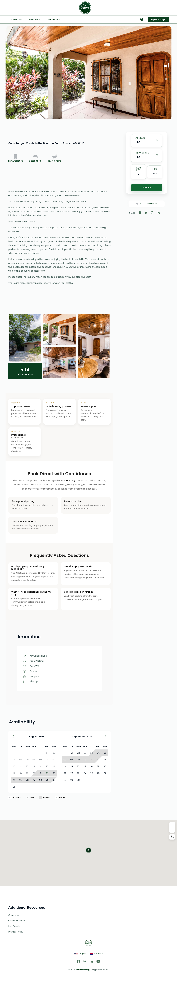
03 (166, 71)
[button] (88, 850)
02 (165, 65)
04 (166, 75)
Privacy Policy (15, 931)
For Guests (14, 926)
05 (166, 79)
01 (166, 60)
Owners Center (16, 920)
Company (13, 915)
